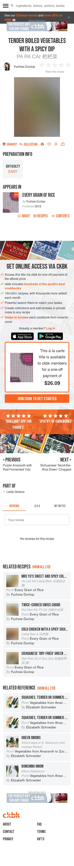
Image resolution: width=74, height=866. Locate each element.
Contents (62, 216)
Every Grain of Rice (38, 195)
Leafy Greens (15, 491)
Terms (41, 831)
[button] (12, 6)
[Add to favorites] (49, 144)
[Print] (42, 144)
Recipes (42, 216)
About (26, 216)
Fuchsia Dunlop (24, 66)
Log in (50, 328)
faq (39, 824)
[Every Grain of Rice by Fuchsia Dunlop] (21, 355)
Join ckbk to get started (37, 398)
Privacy (8, 839)
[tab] (14, 506)
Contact (8, 831)
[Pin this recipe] (56, 144)
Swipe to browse (16, 317)
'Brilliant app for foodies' (18, 424)
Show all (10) (41, 567)
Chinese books (27, 15)
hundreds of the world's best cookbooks (35, 286)
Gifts (40, 839)
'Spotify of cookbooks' (55, 421)
